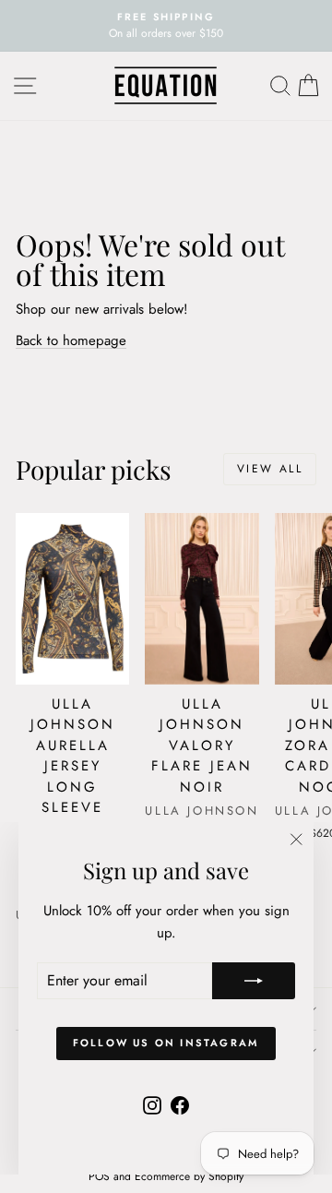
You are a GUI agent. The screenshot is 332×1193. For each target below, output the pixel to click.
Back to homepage (71, 340)
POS (99, 1176)
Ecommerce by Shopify (189, 1176)
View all (269, 468)
